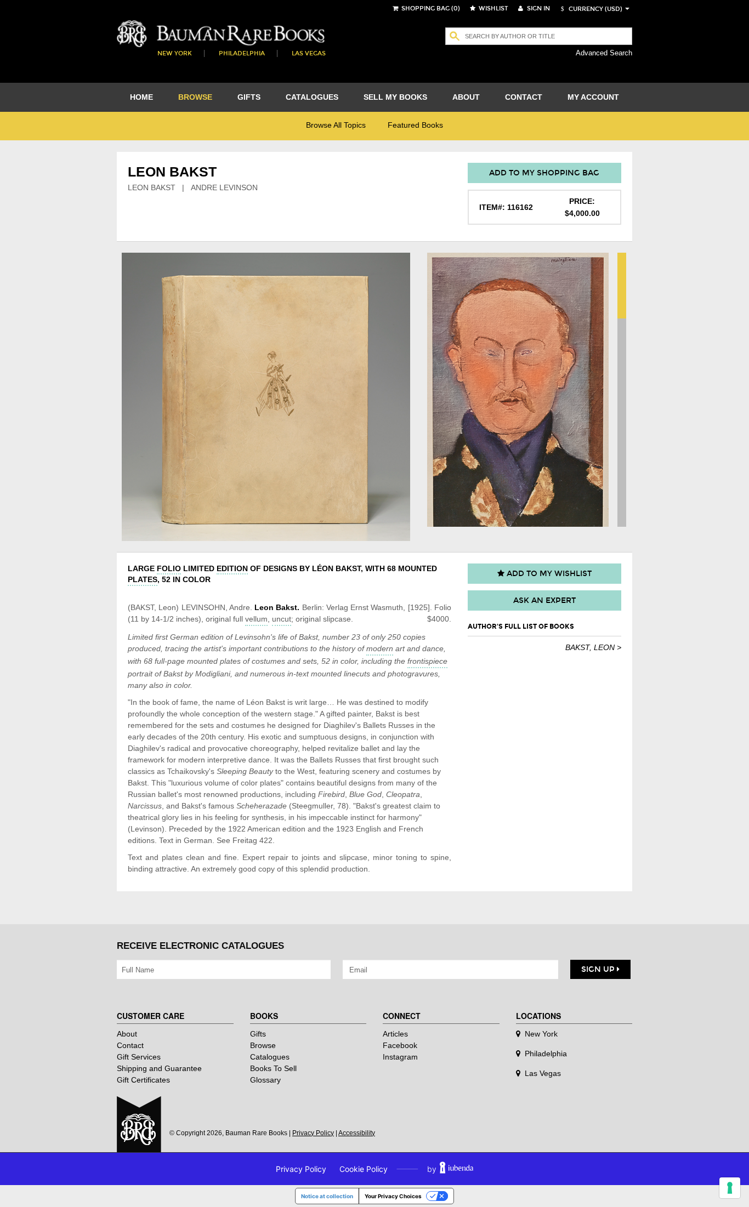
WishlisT (492, 8)
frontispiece (427, 661)
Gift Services (139, 1056)
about (466, 97)
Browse (263, 1045)
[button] (590, 9)
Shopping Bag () (430, 8)
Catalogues (270, 1056)
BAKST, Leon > (593, 647)
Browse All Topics (336, 125)
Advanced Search (604, 53)
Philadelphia (242, 53)
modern (379, 648)
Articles (395, 1033)
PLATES (142, 579)
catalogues (312, 97)
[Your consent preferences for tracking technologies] (729, 1187)
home (141, 97)
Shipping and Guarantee (159, 1068)
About (127, 1033)
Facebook (400, 1045)
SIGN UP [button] (599, 969)
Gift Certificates (143, 1079)
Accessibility (356, 1133)
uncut (281, 618)
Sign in (537, 8)
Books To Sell (273, 1068)
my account (593, 97)
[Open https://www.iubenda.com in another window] (456, 1169)
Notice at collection (327, 1196)
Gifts (258, 1033)
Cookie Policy (363, 1169)
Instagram (400, 1056)
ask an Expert (544, 600)
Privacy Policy (313, 1133)
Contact (130, 1045)
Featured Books (415, 125)
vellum (256, 618)
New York (174, 53)
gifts (248, 97)
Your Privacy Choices (393, 1196)
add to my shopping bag (544, 173)
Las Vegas (309, 53)
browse (195, 97)
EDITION (232, 568)
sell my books (395, 97)
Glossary (265, 1079)
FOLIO (169, 568)
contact (523, 97)
